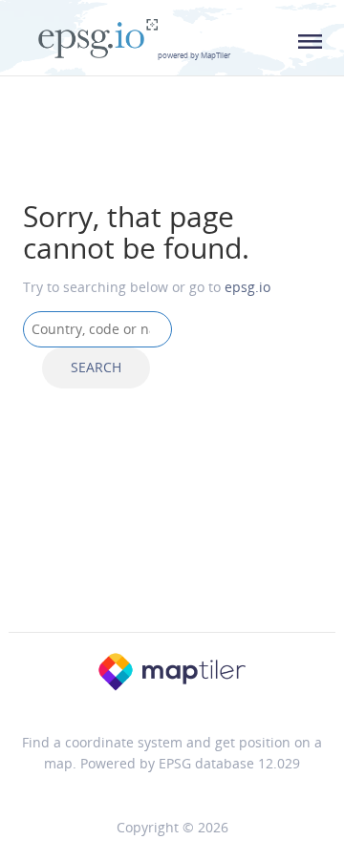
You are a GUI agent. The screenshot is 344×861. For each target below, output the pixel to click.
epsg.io (247, 287)
